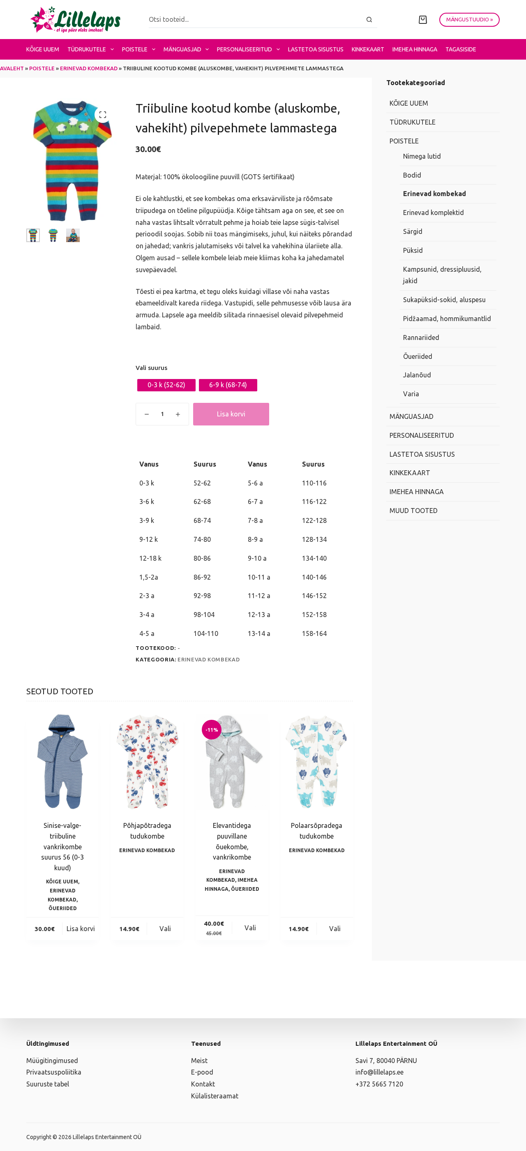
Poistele (135, 49)
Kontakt (203, 1084)
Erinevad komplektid (433, 212)
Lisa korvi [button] (81, 928)
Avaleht (12, 68)
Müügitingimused (52, 1060)
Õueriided (62, 908)
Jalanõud (417, 375)
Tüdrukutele (86, 49)
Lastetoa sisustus (316, 49)
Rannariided (421, 337)
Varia (411, 394)
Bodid (412, 175)
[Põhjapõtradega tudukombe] (147, 762)
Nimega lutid (422, 156)
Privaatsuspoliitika (53, 1072)
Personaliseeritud (244, 49)
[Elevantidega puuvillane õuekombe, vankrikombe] (232, 762)
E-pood (202, 1072)
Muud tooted (414, 510)
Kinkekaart (368, 49)
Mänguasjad (182, 49)
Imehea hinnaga (414, 49)
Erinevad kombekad (89, 68)
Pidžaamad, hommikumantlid (447, 318)
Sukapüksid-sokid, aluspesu (444, 299)
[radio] (166, 385)
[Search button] (369, 20)
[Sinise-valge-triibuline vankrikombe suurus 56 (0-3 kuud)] (62, 762)
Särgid (412, 231)
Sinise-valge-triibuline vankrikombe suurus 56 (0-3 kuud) (62, 846)
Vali (165, 928)
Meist (199, 1060)
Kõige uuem (42, 49)
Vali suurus (151, 367)
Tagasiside (460, 49)
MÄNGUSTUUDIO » (469, 19)
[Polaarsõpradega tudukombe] (317, 762)
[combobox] (255, 19)
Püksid (413, 250)
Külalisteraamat (214, 1096)
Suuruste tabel (47, 1084)
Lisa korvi (231, 414)
